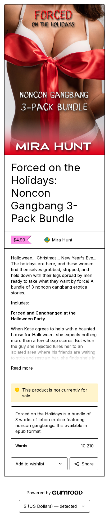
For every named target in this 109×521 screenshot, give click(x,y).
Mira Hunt (62, 239)
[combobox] (39, 463)
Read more (22, 368)
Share (87, 463)
